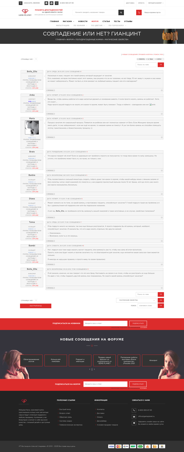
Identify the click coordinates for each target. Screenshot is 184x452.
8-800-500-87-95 (67, 3)
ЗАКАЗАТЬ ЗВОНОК (32, 3)
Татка (32, 222)
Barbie (32, 175)
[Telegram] (46, 3)
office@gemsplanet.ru (146, 416)
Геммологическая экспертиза (70, 425)
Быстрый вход (65, 409)
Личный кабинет (155, 3)
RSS (161, 54)
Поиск (156, 54)
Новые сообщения (130, 54)
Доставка (130, 3)
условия (143, 327)
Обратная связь (65, 417)
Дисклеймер (102, 421)
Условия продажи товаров (107, 425)
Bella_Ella (32, 72)
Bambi (32, 246)
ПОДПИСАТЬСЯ (138, 323)
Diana (32, 199)
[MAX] (51, 3)
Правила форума (146, 54)
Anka (32, 95)
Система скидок (65, 421)
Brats (32, 152)
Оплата (141, 3)
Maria (32, 119)
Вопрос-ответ (64, 413)
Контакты (100, 409)
